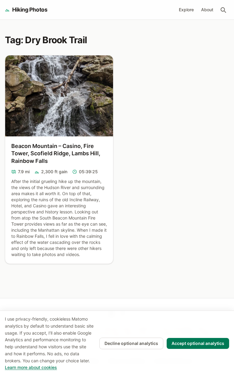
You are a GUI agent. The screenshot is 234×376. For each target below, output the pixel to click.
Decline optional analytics (131, 343)
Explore (186, 9)
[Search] (223, 10)
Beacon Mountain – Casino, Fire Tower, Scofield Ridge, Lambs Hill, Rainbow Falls (55, 153)
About (207, 9)
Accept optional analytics (198, 343)
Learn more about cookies (31, 367)
